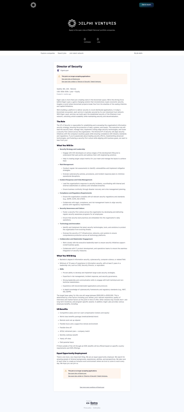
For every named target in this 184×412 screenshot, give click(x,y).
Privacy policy (87, 408)
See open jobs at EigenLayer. (71, 79)
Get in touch (146, 5)
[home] (43, 5)
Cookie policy (96, 408)
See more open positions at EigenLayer (92, 387)
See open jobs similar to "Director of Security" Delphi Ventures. (81, 81)
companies (48, 53)
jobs (62, 53)
